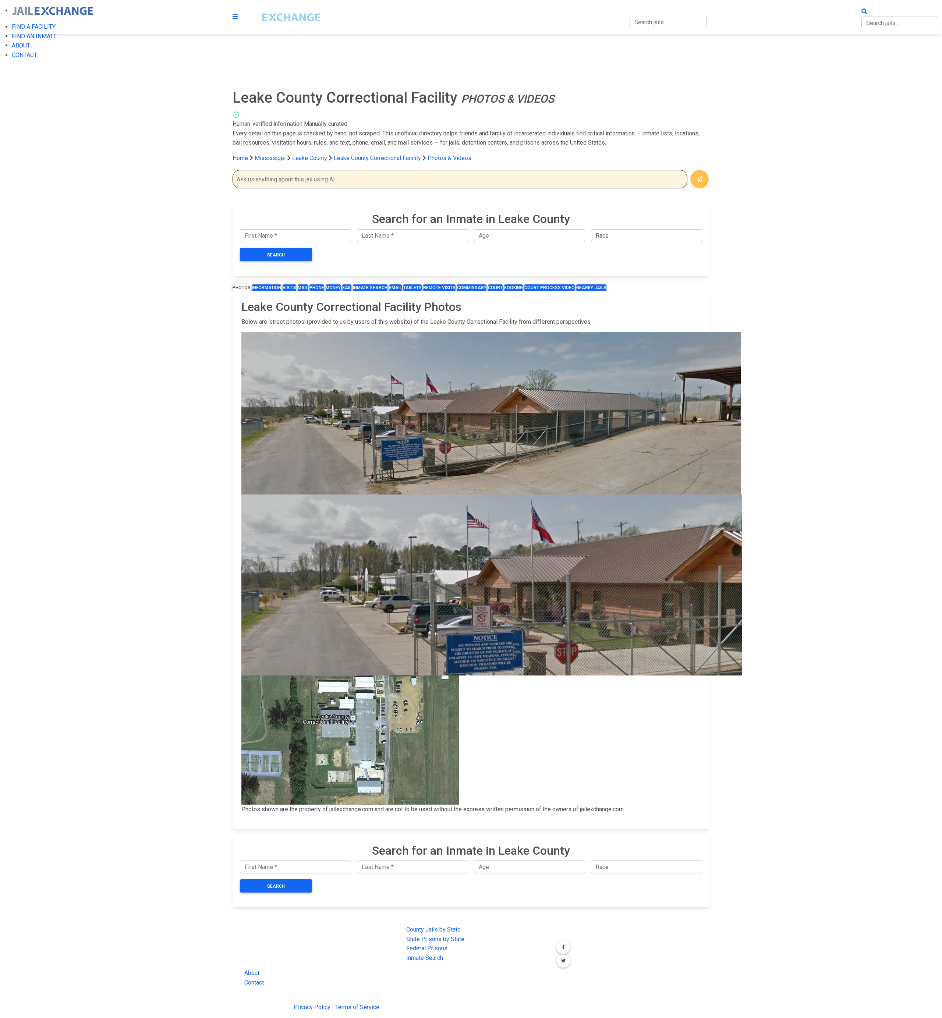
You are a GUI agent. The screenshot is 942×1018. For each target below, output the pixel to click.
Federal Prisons (426, 948)
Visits (289, 287)
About (251, 972)
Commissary (471, 287)
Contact (254, 982)
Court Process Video (549, 287)
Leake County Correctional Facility (377, 158)
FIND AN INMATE (34, 36)
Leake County (310, 158)
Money (333, 287)
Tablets (412, 287)
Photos (242, 287)
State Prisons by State (435, 939)
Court (495, 287)
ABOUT (21, 45)
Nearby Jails (591, 287)
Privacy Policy (312, 1007)
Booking (513, 287)
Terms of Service (357, 1007)
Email (395, 287)
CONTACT (24, 55)
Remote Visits (439, 287)
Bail (346, 287)
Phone (316, 287)
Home (240, 158)
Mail (303, 287)
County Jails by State (433, 929)
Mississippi (270, 158)
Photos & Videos (449, 158)
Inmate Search (370, 287)
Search (276, 255)
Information (266, 287)
